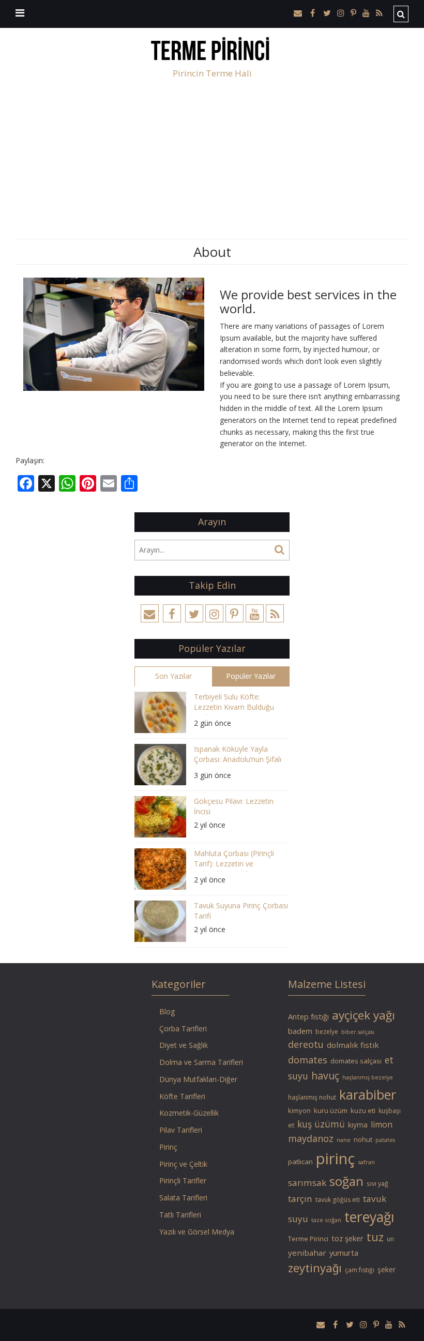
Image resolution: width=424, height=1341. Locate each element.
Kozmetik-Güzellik (189, 1113)
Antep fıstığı (308, 1016)
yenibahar (307, 1252)
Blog (167, 1011)
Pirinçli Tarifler (182, 1180)
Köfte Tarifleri (182, 1096)
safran (366, 1162)
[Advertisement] (212, 161)
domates (307, 1060)
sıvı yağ (377, 1183)
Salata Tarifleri (183, 1197)
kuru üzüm (330, 1110)
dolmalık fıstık (353, 1045)
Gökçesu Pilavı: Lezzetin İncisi (234, 806)
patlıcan (300, 1161)
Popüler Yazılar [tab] (251, 676)
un (390, 1239)
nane (344, 1140)
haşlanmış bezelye (367, 1077)
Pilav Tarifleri (180, 1130)
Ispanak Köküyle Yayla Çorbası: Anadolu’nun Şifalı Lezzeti (237, 755)
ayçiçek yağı (363, 1015)
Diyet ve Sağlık (183, 1045)
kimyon (299, 1110)
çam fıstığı (359, 1270)
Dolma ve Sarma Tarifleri (201, 1062)
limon (381, 1124)
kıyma (358, 1125)
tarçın (300, 1199)
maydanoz (311, 1138)
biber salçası (357, 1031)
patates (385, 1140)
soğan (346, 1181)
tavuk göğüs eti (337, 1199)
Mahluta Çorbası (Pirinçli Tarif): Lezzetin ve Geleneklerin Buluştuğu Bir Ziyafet (238, 860)
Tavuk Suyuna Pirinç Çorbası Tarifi (241, 911)
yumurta (343, 1252)
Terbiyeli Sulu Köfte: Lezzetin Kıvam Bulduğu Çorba (234, 703)
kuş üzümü (321, 1124)
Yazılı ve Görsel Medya (196, 1232)
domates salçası (356, 1060)
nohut (363, 1139)
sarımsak (307, 1182)
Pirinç (168, 1147)
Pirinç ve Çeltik (183, 1164)
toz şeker (347, 1238)
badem (300, 1031)
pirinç (335, 1158)
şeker (386, 1269)
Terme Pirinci (308, 1238)
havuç (325, 1076)
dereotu (306, 1044)
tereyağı (369, 1217)
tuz (375, 1236)
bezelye (326, 1031)
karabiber (367, 1094)
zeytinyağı (315, 1268)
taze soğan (326, 1220)
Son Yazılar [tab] (173, 676)
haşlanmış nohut (312, 1097)
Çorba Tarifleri (183, 1028)
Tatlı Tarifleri (180, 1215)
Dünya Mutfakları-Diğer (198, 1079)
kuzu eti (363, 1110)
